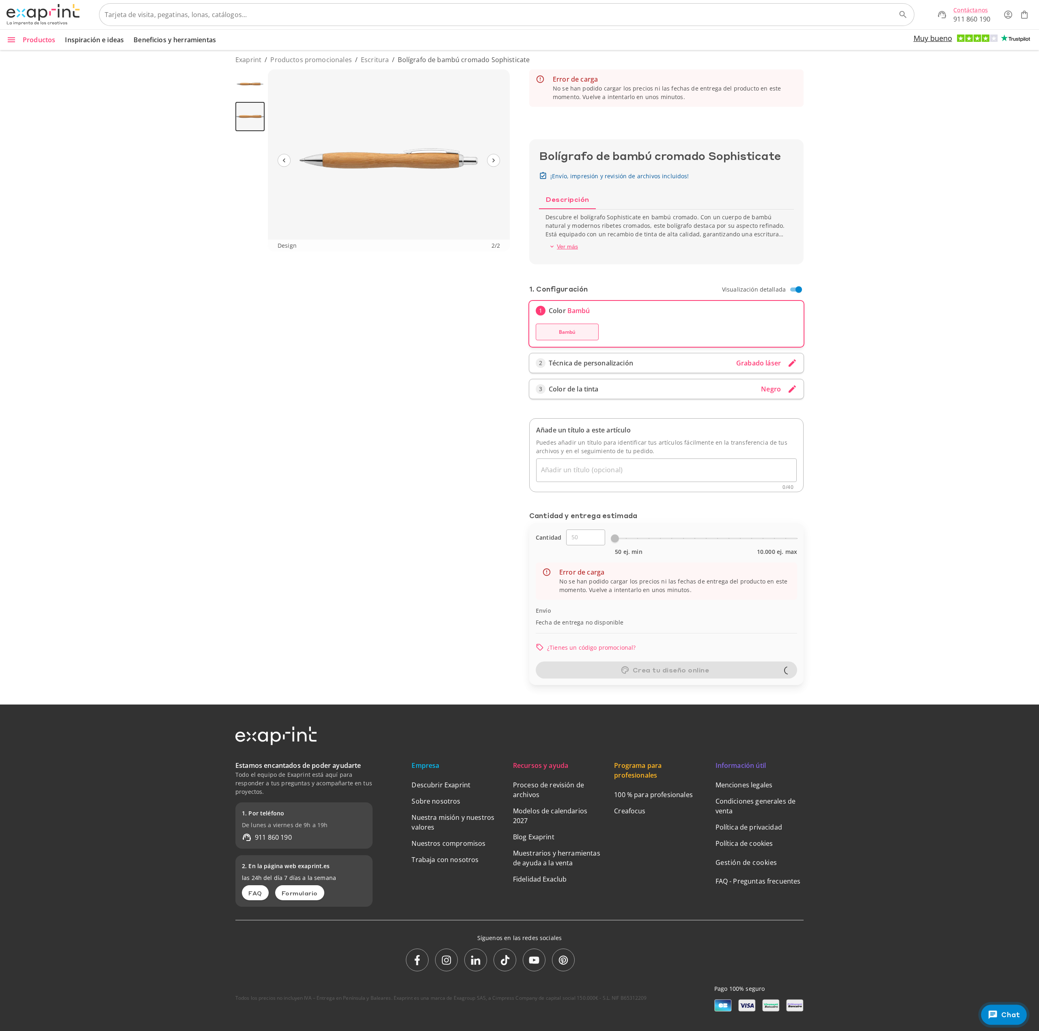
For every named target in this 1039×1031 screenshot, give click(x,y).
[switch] (798, 289)
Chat (1010, 1014)
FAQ (255, 893)
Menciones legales (744, 784)
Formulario (300, 893)
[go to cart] (1024, 14)
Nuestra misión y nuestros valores (453, 822)
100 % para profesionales (653, 794)
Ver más (567, 246)
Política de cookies (744, 843)
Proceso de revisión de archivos (548, 789)
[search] (903, 14)
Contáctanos (970, 10)
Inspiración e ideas (94, 39)
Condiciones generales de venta (756, 806)
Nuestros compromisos (448, 843)
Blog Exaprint (533, 836)
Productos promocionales (310, 59)
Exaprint (248, 59)
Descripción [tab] (567, 199)
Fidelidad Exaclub (540, 879)
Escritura (375, 59)
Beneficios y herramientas (175, 39)
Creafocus (629, 810)
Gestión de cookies (746, 862)
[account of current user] (1008, 14)
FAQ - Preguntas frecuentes (758, 881)
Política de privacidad (749, 827)
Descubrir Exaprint (441, 784)
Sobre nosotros (436, 801)
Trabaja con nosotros (445, 859)
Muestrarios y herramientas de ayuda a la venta (556, 858)
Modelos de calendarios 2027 (550, 815)
